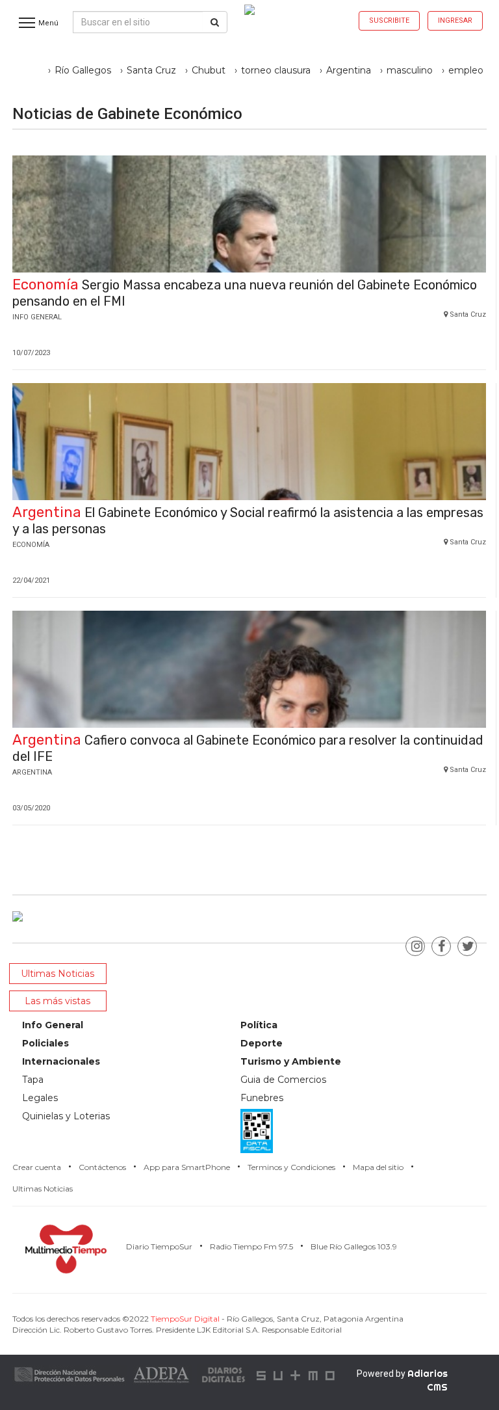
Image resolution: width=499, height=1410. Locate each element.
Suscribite (389, 20)
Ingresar (455, 20)
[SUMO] (297, 1374)
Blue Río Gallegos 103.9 (354, 1246)
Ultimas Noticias (42, 1188)
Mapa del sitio (378, 1167)
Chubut (208, 70)
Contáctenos (102, 1167)
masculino (410, 70)
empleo (465, 70)
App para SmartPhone (187, 1167)
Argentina (348, 70)
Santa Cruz (151, 70)
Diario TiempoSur (159, 1246)
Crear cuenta (36, 1167)
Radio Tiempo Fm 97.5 (251, 1246)
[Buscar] (214, 22)
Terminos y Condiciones (291, 1167)
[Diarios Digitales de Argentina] (224, 1374)
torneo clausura (276, 70)
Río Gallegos (83, 70)
